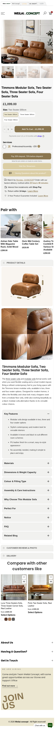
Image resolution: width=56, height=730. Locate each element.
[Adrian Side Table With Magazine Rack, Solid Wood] (11, 226)
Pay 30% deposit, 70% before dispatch (27, 156)
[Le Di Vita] (23, 4)
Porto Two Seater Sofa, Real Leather (40, 604)
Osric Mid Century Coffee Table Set (31, 242)
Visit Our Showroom (27, 166)
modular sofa (29, 379)
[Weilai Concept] (6, 4)
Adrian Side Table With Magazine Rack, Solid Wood (9, 244)
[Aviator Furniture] (40, 4)
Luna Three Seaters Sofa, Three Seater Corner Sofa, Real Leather (12, 606)
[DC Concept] (32, 4)
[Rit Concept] (15, 4)
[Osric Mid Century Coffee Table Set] (32, 226)
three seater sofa (13, 379)
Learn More (33, 191)
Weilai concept (22, 722)
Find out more (10, 686)
